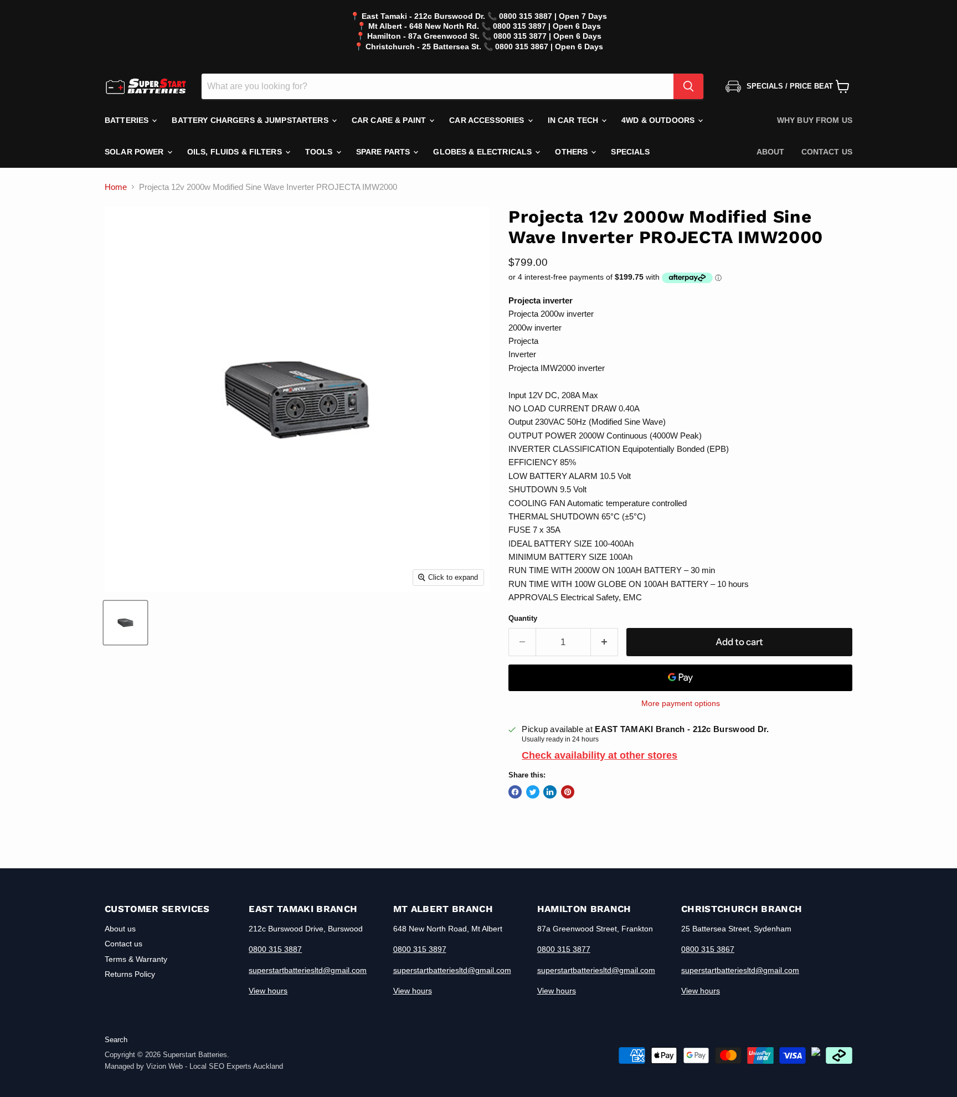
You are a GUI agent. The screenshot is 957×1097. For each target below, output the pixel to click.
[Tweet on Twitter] (532, 792)
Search (116, 1040)
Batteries (128, 120)
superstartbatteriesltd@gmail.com (308, 970)
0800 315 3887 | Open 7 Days (553, 16)
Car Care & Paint (390, 120)
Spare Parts (384, 151)
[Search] (688, 86)
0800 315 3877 (563, 949)
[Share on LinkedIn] (550, 792)
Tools (320, 151)
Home (116, 187)
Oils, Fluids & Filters (235, 151)
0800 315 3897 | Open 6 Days (547, 26)
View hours (268, 990)
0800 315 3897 (419, 949)
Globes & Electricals (483, 151)
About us (120, 928)
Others (572, 151)
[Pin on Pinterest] (567, 792)
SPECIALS (630, 151)
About (771, 151)
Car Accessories (487, 120)
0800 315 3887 (275, 949)
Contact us (826, 151)
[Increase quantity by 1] (604, 642)
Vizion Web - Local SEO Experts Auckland (214, 1066)
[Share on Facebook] (515, 792)
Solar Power (135, 151)
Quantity (522, 618)
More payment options (680, 703)
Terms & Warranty (136, 959)
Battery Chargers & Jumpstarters (251, 120)
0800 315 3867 (707, 949)
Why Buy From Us (814, 120)
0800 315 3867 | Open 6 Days (549, 46)
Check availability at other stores (599, 755)
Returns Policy (130, 974)
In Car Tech (574, 120)
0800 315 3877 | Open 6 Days (547, 36)
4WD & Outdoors (659, 120)
